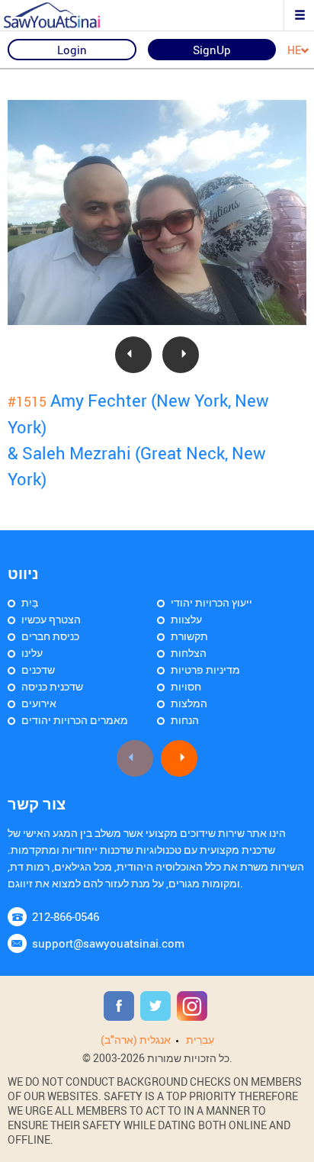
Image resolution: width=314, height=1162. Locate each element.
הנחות (185, 720)
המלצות (189, 703)
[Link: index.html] (65, 15)
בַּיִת (29, 602)
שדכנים (38, 669)
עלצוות (186, 619)
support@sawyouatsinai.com (108, 943)
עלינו (32, 652)
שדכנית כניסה (52, 686)
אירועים (38, 703)
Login (72, 49)
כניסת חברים (50, 636)
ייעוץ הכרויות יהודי (211, 602)
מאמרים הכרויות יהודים (74, 720)
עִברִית (200, 1039)
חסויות (186, 686)
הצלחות (189, 652)
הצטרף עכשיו (51, 619)
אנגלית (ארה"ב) (136, 1039)
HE (294, 50)
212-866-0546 (65, 916)
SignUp (212, 49)
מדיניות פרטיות (205, 669)
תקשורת (189, 636)
